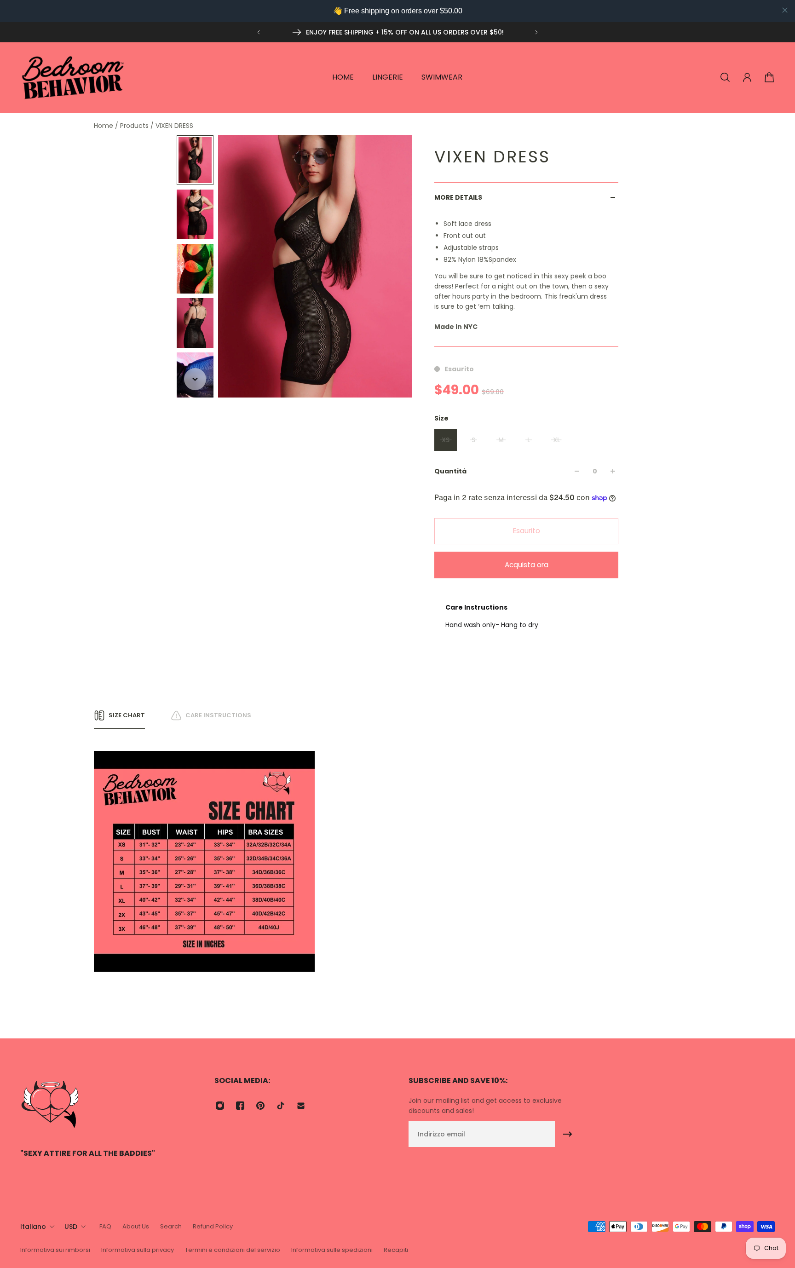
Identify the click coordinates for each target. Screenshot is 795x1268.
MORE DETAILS (458, 197)
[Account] (747, 77)
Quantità (450, 471)
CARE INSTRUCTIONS (218, 715)
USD (70, 1226)
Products (135, 125)
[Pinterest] (260, 1105)
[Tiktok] (281, 1105)
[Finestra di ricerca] (725, 77)
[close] (785, 10)
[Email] (301, 1105)
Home (104, 125)
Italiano (33, 1226)
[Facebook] (240, 1105)
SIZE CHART (127, 715)
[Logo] (73, 77)
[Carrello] (769, 77)
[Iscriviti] (568, 1134)
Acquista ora (526, 565)
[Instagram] (220, 1105)
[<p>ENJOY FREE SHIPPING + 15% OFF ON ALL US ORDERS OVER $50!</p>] (397, 32)
